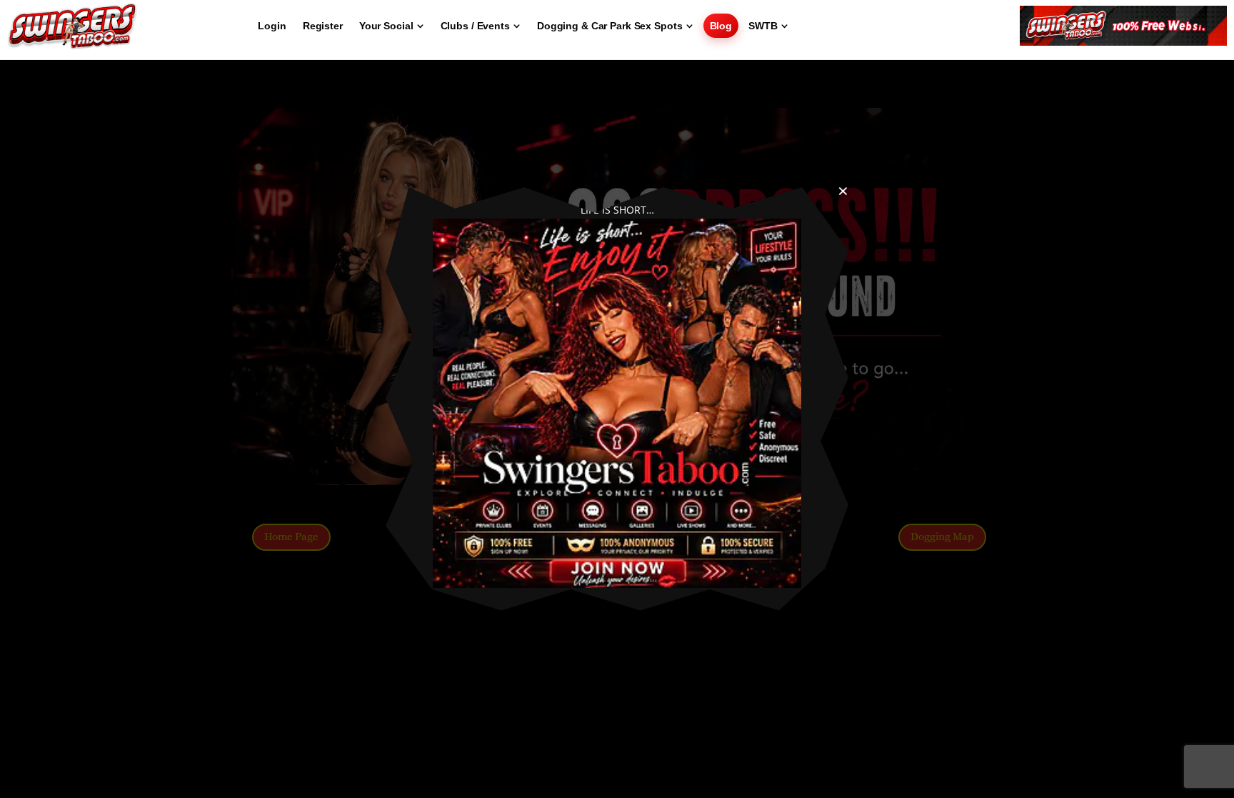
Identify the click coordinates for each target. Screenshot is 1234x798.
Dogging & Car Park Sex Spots (610, 25)
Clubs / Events (475, 25)
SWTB (763, 25)
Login (272, 25)
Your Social (386, 25)
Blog (721, 25)
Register (323, 25)
